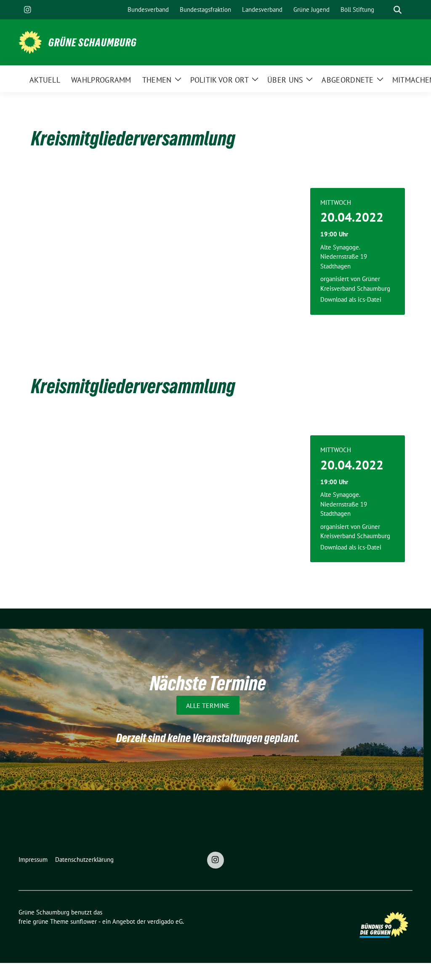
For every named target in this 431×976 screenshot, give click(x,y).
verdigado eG (165, 921)
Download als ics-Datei (350, 299)
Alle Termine (208, 705)
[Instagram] (27, 9)
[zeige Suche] (397, 10)
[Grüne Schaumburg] (30, 41)
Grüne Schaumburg (92, 42)
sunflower (83, 921)
